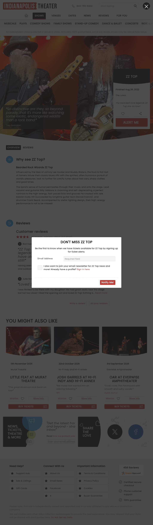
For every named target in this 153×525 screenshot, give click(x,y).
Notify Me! (107, 282)
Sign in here (83, 269)
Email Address (45, 258)
